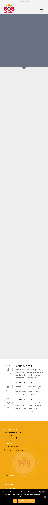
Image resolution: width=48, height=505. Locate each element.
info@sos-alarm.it (10, 443)
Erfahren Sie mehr (27, 501)
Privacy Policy (9, 488)
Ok (15, 501)
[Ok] (45, 497)
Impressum (8, 484)
